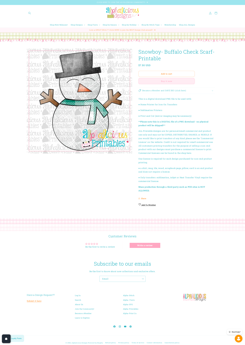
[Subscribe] (142, 279)
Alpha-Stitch (128, 295)
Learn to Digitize (82, 318)
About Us (79, 304)
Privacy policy (123, 343)
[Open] (6, 338)
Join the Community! (84, 309)
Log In (78, 295)
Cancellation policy (172, 343)
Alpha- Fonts (129, 300)
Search (78, 300)
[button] (29, 13)
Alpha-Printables (130, 309)
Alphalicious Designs (79, 343)
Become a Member (83, 313)
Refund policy (110, 343)
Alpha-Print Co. (130, 313)
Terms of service (138, 343)
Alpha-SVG (128, 304)
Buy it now (166, 81)
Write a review (144, 245)
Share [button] (143, 198)
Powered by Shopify (95, 343)
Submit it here (34, 300)
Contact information (154, 343)
